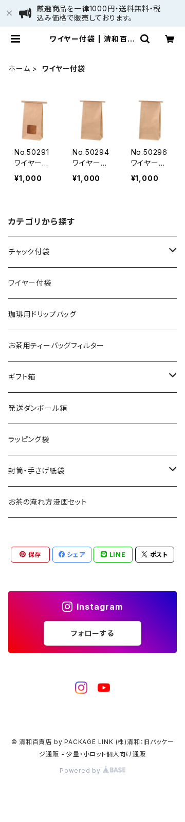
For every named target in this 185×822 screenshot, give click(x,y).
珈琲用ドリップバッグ (42, 314)
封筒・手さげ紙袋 (36, 470)
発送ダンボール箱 (37, 408)
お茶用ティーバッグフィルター (56, 345)
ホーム (19, 68)
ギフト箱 (21, 376)
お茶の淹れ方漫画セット (47, 501)
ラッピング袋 (28, 439)
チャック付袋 (29, 251)
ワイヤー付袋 (29, 282)
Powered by (81, 770)
